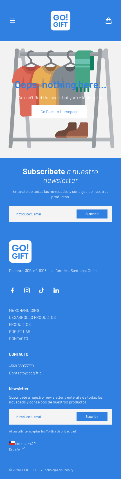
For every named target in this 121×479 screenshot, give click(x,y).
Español (15, 449)
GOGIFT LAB (19, 331)
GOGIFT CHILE (30, 470)
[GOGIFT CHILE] (60, 20)
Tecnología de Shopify (58, 470)
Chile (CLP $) (24, 443)
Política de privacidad (61, 431)
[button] (12, 20)
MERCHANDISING (24, 310)
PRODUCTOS (20, 324)
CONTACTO (18, 338)
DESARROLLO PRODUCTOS (32, 317)
